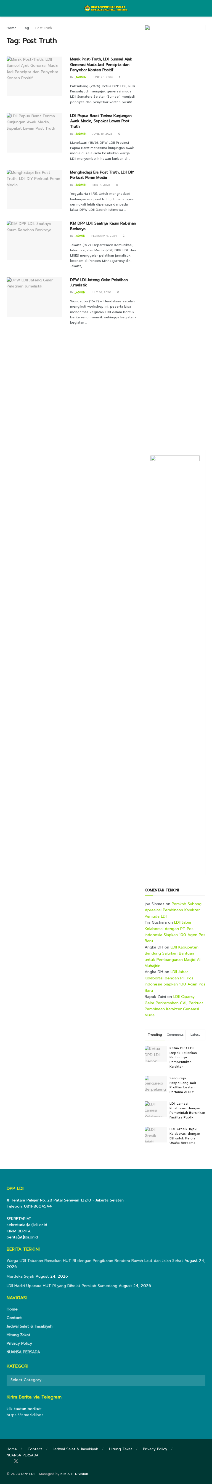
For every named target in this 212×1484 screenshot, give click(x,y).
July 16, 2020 (100, 292)
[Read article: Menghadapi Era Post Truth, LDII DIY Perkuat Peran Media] (34, 189)
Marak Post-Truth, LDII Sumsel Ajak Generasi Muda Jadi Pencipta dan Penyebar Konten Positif (101, 64)
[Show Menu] (9, 8)
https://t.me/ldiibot (25, 1415)
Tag (26, 27)
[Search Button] (203, 8)
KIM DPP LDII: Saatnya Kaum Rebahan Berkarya (103, 226)
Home (12, 27)
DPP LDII (28, 1473)
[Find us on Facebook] (8, 1461)
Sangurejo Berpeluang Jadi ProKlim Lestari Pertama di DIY (182, 1085)
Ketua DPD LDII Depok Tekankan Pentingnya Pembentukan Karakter (183, 1057)
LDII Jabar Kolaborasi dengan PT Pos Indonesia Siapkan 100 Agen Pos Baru (175, 932)
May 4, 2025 (100, 185)
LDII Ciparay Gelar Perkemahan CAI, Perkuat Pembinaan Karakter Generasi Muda (174, 1006)
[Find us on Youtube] (31, 1461)
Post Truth (43, 27)
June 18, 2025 (101, 134)
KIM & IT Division (74, 1473)
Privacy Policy (19, 1343)
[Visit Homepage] (106, 8)
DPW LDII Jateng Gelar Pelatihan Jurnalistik (99, 282)
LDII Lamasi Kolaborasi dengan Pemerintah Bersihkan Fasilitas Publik (187, 1110)
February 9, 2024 (103, 236)
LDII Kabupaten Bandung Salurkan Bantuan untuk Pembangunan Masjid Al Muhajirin (172, 956)
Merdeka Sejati (20, 1276)
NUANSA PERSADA (23, 1352)
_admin (80, 236)
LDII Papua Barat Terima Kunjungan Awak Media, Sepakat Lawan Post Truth (101, 121)
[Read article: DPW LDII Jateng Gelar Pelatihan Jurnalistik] (34, 297)
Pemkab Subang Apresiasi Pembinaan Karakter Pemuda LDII (173, 910)
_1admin (80, 77)
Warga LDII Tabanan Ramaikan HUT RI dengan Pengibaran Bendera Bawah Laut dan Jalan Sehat (95, 1261)
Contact (14, 1318)
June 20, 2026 (102, 77)
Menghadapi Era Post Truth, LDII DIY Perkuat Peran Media (102, 175)
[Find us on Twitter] (16, 1461)
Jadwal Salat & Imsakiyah (29, 1326)
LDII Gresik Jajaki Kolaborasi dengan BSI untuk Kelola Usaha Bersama (184, 1135)
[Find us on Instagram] (23, 1461)
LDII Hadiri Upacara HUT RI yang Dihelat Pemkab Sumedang (62, 1286)
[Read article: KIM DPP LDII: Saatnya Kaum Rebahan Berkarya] (34, 240)
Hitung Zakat (18, 1335)
